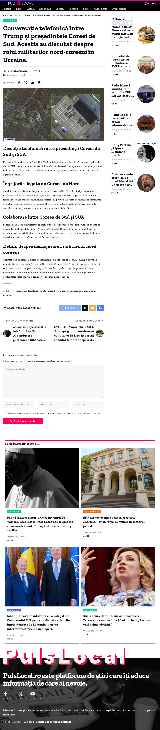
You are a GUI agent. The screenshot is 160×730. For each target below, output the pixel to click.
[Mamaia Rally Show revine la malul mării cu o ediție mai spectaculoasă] (146, 35)
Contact (28, 721)
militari (44, 291)
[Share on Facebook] (19, 82)
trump (92, 291)
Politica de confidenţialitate (53, 721)
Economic (92, 512)
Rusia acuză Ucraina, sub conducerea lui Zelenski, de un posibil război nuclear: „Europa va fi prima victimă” (116, 620)
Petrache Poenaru (18, 70)
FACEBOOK (9, 698)
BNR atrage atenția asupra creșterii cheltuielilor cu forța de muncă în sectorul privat (114, 522)
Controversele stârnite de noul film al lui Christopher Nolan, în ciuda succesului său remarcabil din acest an (122, 179)
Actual (14, 610)
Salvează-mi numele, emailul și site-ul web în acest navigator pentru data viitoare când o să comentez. (53, 413)
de (25, 291)
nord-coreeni (63, 291)
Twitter (22, 698)
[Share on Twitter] (25, 82)
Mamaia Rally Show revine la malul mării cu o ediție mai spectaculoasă (122, 32)
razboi (74, 291)
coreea (19, 291)
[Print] (39, 82)
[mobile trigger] (5, 3)
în (37, 291)
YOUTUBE (35, 698)
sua (81, 291)
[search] (147, 3)
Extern (10, 21)
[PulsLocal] (20, 3)
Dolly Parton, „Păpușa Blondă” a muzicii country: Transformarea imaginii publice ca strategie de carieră (122, 150)
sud (86, 291)
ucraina (7, 295)
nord (52, 291)
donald (31, 291)
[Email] (32, 82)
